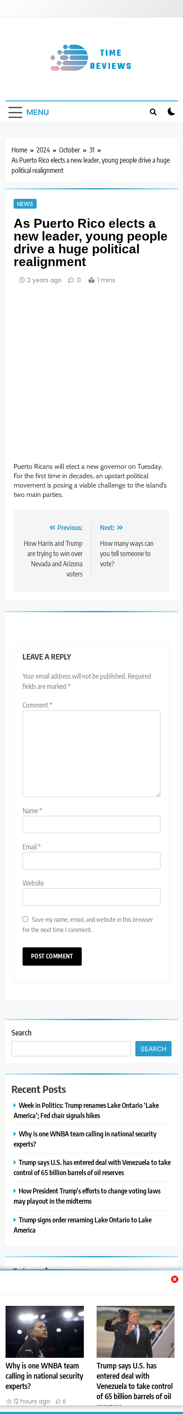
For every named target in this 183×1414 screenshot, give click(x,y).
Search (21, 1032)
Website (33, 883)
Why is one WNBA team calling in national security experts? (44, 1376)
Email (32, 847)
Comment (37, 705)
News (25, 203)
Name (32, 810)
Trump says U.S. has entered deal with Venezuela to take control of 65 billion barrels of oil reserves (135, 1386)
